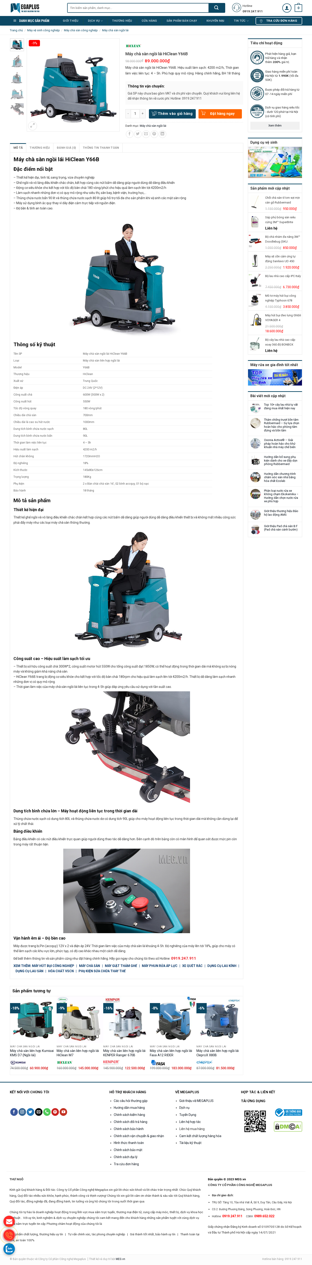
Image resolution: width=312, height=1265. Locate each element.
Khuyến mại (215, 20)
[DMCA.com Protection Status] (288, 1126)
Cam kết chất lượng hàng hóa (200, 1136)
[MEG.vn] (35, 8)
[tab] (18, 147)
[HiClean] (133, 46)
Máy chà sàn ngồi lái (115, 30)
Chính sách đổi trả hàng (130, 1122)
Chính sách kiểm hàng (129, 1115)
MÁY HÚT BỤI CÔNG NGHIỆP (53, 966)
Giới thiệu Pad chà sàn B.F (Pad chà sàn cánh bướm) (281, 527)
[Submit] (217, 7)
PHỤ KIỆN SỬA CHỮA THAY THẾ (102, 971)
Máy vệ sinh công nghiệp (43, 30)
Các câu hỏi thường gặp (131, 1101)
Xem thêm (275, 125)
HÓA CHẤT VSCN (61, 971)
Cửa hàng (149, 20)
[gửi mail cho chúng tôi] (9, 1221)
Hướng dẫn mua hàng (129, 1107)
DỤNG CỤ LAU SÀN (29, 971)
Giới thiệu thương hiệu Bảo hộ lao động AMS (281, 512)
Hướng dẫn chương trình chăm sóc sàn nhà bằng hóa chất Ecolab (280, 477)
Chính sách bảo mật (128, 1150)
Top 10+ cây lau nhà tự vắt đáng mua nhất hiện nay (281, 406)
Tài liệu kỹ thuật (190, 1143)
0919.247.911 (183, 958)
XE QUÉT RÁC (192, 966)
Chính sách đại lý (125, 1157)
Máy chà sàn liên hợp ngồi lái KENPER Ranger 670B (124, 1053)
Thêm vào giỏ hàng (175, 113)
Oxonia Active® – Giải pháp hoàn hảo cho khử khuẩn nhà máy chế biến (280, 443)
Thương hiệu (40, 147)
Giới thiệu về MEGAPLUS (196, 1101)
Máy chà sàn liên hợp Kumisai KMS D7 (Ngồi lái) (32, 1053)
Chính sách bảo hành (129, 1129)
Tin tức (240, 20)
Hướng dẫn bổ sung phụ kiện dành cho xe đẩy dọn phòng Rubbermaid (280, 460)
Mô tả (18, 147)
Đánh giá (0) (66, 147)
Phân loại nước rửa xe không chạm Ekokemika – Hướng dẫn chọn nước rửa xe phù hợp (281, 496)
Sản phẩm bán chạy (182, 20)
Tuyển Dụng (187, 1115)
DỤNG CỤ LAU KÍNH (222, 966)
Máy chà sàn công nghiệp (81, 30)
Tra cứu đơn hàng (126, 1164)
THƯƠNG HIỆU (122, 20)
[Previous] (12, 1035)
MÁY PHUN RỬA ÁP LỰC (160, 966)
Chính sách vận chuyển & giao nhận (139, 1136)
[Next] (240, 1035)
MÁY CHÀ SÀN (90, 966)
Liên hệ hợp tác (190, 1122)
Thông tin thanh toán (101, 147)
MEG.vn (120, 1259)
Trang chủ (16, 30)
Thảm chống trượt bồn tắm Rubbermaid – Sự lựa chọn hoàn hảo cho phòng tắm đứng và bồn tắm (281, 425)
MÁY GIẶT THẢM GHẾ (121, 966)
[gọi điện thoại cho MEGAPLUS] (9, 1235)
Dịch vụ (94, 20)
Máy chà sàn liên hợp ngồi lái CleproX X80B (217, 1053)
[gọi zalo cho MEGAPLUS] (9, 1248)
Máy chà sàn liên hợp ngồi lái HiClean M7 (78, 1053)
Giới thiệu (71, 20)
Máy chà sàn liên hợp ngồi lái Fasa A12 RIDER (171, 1053)
